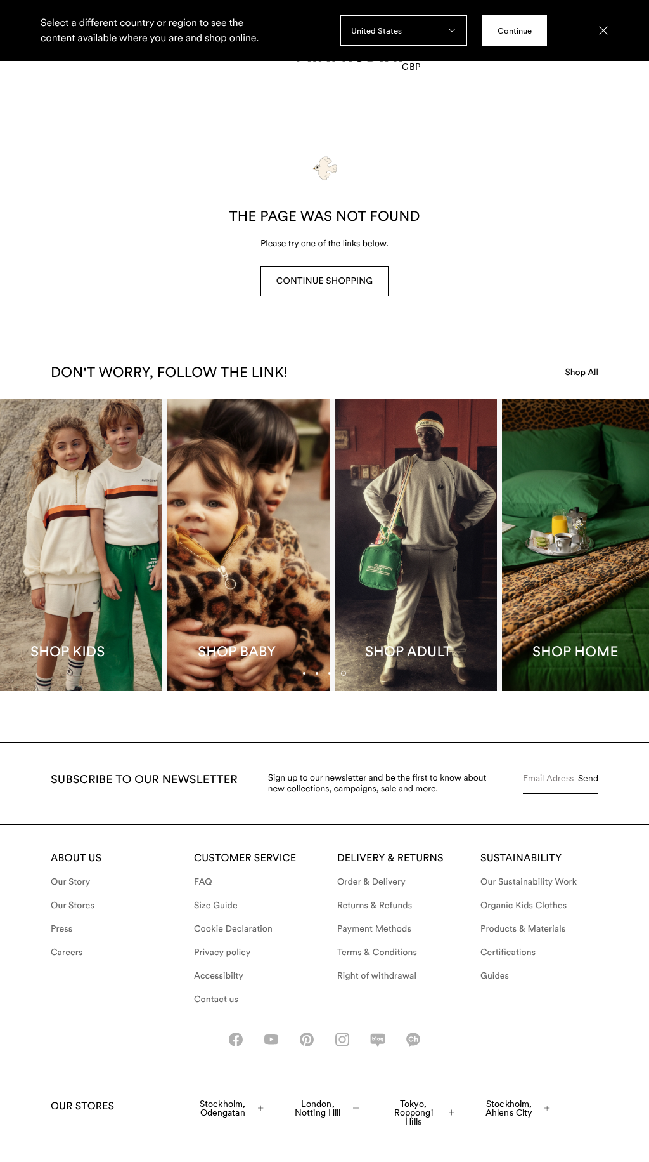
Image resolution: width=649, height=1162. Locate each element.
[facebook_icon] (235, 1039)
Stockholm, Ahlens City (509, 1108)
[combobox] (403, 30)
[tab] (329, 673)
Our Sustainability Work (528, 882)
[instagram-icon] (342, 1039)
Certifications (508, 952)
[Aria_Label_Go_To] (81, 545)
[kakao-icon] (413, 1039)
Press (61, 929)
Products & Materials (522, 929)
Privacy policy (222, 952)
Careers (67, 952)
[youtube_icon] (271, 1039)
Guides (494, 976)
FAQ (203, 882)
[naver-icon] (377, 1039)
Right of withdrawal (376, 976)
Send (588, 778)
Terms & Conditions (377, 952)
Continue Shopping (324, 281)
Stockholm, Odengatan (222, 1108)
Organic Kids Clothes (523, 906)
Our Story (70, 882)
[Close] (603, 30)
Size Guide (216, 906)
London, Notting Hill (318, 1108)
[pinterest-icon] (306, 1039)
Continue (515, 31)
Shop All (581, 372)
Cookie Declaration (233, 929)
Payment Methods (374, 929)
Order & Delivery (371, 882)
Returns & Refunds (374, 906)
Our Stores (72, 906)
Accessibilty (218, 976)
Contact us (216, 999)
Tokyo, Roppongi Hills (413, 1112)
